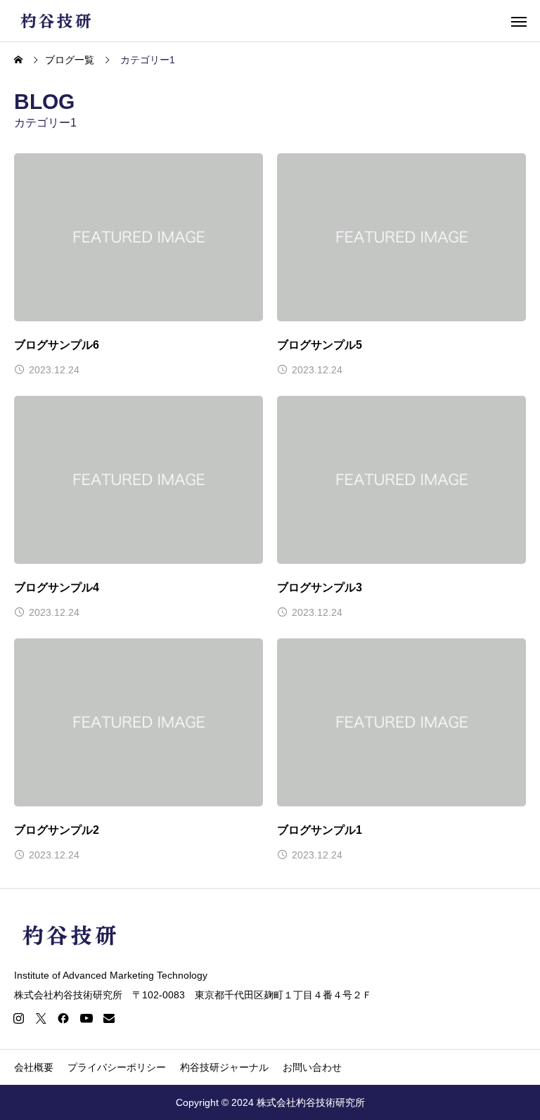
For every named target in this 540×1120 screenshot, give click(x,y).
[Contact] (109, 1018)
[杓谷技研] (57, 20)
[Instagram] (18, 1018)
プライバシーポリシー (117, 1067)
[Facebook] (63, 1018)
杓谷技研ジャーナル (224, 1067)
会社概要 (33, 1067)
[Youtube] (86, 1018)
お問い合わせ (312, 1067)
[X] (40, 1018)
